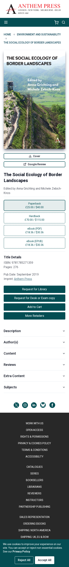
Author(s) (11, 342)
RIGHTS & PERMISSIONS (34, 436)
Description (12, 331)
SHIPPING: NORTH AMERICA (34, 530)
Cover (36, 156)
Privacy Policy (21, 551)
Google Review (37, 164)
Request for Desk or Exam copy (34, 298)
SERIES (34, 473)
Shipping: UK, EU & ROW (35, 536)
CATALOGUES (34, 466)
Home (7, 34)
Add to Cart (34, 307)
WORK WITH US (34, 423)
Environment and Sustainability (39, 34)
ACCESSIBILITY (34, 456)
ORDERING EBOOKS (34, 523)
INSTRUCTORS (34, 500)
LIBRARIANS (34, 486)
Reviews (10, 365)
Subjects (10, 387)
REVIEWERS (34, 493)
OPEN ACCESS (34, 430)
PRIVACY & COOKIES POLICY (34, 443)
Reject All (24, 560)
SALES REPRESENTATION (34, 517)
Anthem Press (23, 279)
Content (10, 353)
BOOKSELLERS (34, 480)
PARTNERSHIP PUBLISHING (34, 506)
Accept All (44, 560)
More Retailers (34, 316)
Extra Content (14, 376)
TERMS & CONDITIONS (35, 449)
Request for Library (34, 289)
